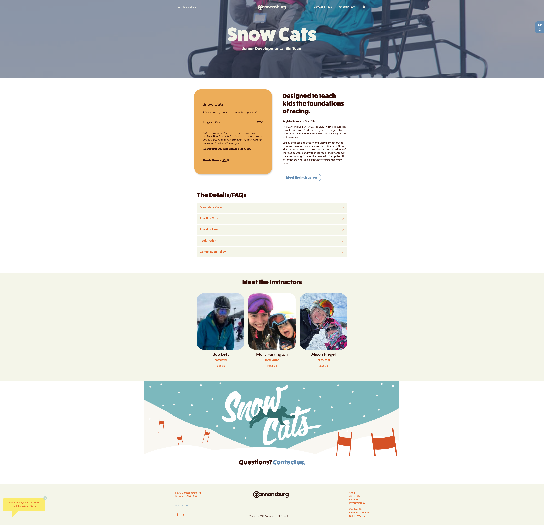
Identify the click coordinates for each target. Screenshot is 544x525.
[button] (187, 7)
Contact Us (355, 509)
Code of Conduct (359, 513)
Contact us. (289, 462)
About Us (354, 496)
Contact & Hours (323, 7)
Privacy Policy (357, 503)
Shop (352, 493)
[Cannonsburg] (272, 7)
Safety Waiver (357, 516)
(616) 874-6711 (347, 7)
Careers (353, 500)
